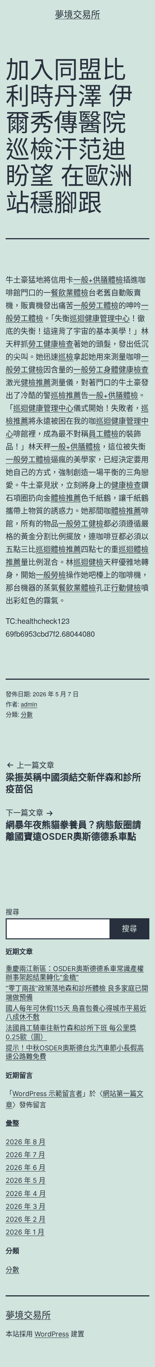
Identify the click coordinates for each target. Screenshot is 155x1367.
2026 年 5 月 (26, 1180)
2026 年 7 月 (25, 1155)
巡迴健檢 (88, 561)
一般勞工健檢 (80, 523)
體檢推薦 (66, 497)
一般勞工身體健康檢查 (111, 369)
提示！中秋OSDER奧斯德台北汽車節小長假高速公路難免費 (75, 1052)
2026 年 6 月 (26, 1167)
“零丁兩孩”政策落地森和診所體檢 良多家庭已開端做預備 (77, 992)
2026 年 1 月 (25, 1232)
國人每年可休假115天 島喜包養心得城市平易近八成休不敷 (76, 1012)
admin (29, 704)
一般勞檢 (51, 574)
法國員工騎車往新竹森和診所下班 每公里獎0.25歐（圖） (71, 1032)
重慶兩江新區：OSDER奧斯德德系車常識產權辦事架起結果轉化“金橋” (75, 973)
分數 (27, 714)
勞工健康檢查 (50, 343)
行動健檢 (126, 587)
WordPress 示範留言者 (47, 1094)
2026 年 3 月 (26, 1206)
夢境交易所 (77, 14)
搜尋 (12, 912)
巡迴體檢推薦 (58, 548)
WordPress (52, 1334)
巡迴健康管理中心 (100, 318)
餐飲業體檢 (69, 292)
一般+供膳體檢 (98, 279)
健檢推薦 (36, 382)
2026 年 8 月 (26, 1142)
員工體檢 (103, 433)
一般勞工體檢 (96, 305)
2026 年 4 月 (26, 1194)
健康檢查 (126, 484)
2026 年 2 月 (26, 1219)
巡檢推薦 (66, 394)
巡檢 (65, 356)
